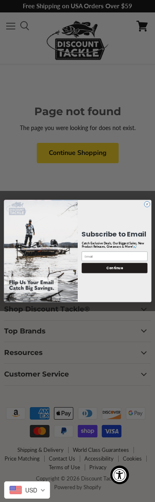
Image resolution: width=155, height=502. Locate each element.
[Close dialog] (147, 204)
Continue (114, 267)
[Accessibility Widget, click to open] (119, 475)
